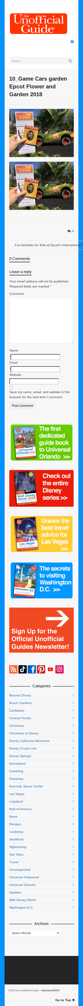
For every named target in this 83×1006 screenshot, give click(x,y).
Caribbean (16, 710)
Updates (15, 892)
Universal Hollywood (24, 877)
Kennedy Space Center (26, 786)
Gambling (16, 771)
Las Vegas (16, 794)
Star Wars (16, 854)
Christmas (16, 725)
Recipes (15, 824)
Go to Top (63, 1000)
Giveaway (16, 779)
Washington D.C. (21, 907)
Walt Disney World (22, 900)
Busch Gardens (20, 703)
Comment (16, 294)
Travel (13, 862)
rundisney (16, 832)
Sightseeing (17, 847)
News (13, 816)
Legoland (16, 801)
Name (13, 350)
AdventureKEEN (50, 990)
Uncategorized (19, 869)
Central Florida (20, 718)
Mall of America (20, 809)
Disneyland (17, 763)
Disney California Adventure (29, 741)
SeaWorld (16, 839)
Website (15, 375)
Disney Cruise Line (23, 748)
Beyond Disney (20, 695)
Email (13, 362)
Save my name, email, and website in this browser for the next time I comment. (39, 394)
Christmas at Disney (24, 733)
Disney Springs (20, 756)
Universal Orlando (22, 885)
